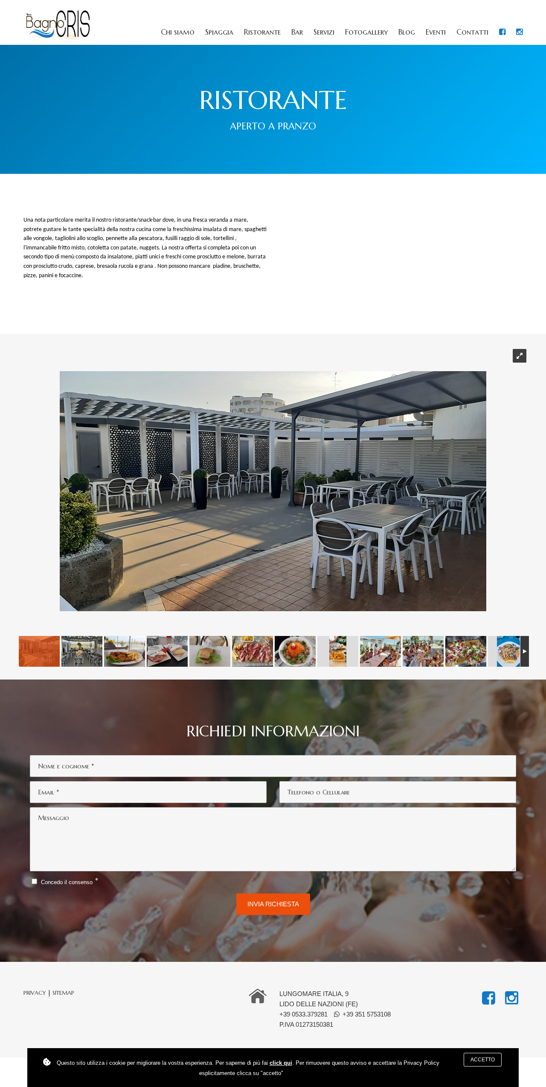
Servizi (324, 32)
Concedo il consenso (67, 882)
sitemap (63, 992)
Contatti (472, 32)
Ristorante (262, 32)
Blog (406, 32)
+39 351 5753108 (367, 1014)
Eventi (436, 32)
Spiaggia (219, 32)
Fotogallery (366, 32)
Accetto (482, 1060)
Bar (297, 32)
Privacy (34, 992)
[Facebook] (502, 32)
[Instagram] (519, 32)
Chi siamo (178, 32)
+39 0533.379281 (303, 1014)
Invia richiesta (273, 904)
